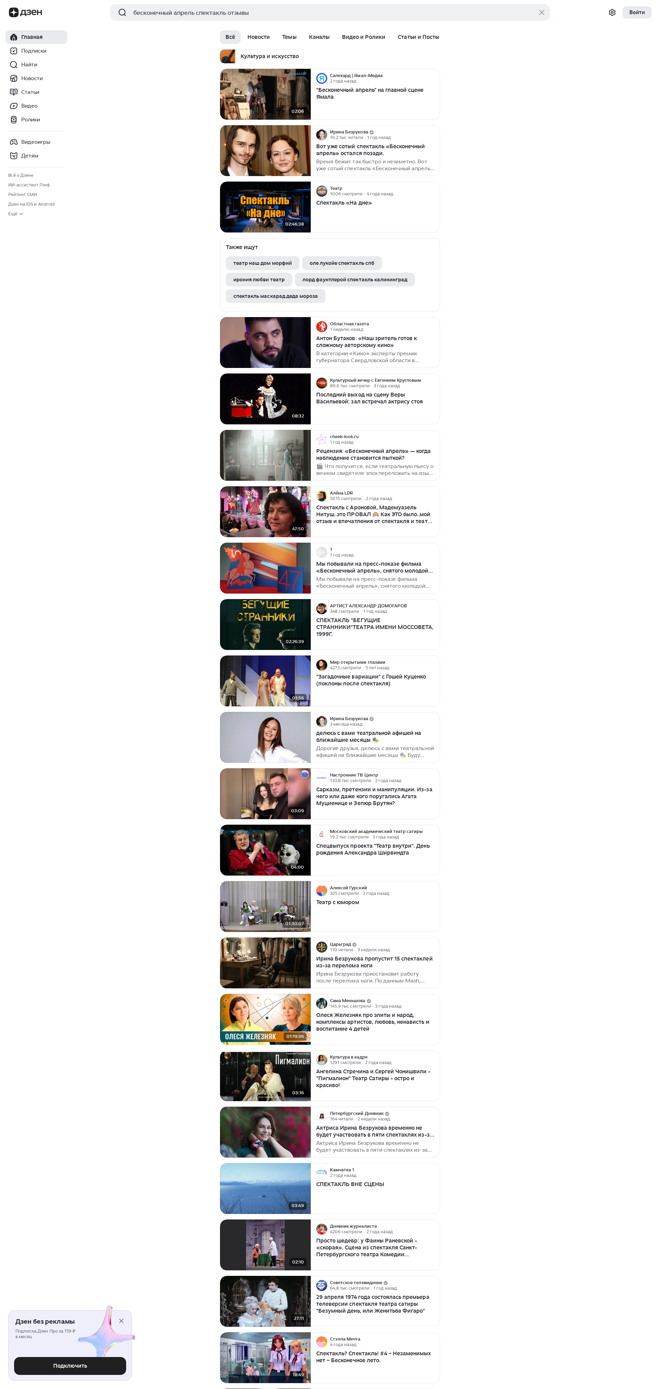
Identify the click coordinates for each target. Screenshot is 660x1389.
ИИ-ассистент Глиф (29, 184)
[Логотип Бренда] (14, 12)
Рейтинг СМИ (22, 194)
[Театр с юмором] (265, 906)
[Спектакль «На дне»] (265, 207)
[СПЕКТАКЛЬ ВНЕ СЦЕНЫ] (265, 1188)
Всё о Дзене (20, 175)
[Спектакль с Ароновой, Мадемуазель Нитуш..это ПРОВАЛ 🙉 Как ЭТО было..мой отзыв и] (265, 512)
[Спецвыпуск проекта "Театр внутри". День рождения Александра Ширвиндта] (265, 850)
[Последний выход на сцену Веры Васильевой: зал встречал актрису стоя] (265, 399)
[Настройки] (612, 12)
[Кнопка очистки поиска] (542, 12)
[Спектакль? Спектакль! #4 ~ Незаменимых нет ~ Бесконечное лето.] (265, 1357)
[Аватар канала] (321, 78)
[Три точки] (434, 78)
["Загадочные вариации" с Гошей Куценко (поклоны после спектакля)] (265, 681)
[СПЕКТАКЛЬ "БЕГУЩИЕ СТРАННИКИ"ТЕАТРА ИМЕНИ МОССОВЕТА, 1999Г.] (265, 624)
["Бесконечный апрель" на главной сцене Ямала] (265, 94)
